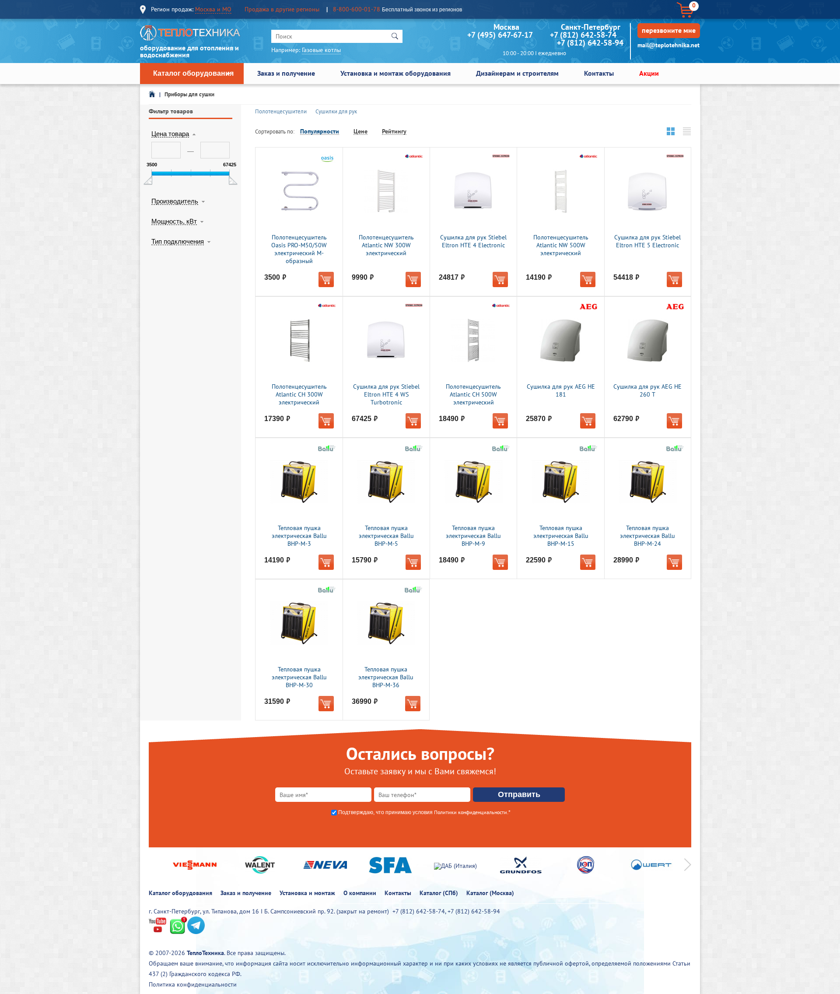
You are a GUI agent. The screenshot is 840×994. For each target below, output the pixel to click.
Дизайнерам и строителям (517, 73)
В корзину (326, 279)
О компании (359, 893)
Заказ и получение (286, 73)
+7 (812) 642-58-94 (590, 43)
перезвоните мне (669, 30)
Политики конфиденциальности (470, 812)
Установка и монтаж (307, 893)
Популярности (319, 131)
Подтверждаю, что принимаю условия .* (424, 812)
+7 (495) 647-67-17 (499, 35)
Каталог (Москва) (490, 893)
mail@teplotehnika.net (668, 45)
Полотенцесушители (281, 111)
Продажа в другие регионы (282, 9)
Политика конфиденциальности (193, 984)
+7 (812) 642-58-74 (583, 35)
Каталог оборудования (193, 73)
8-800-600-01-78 (356, 9)
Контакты (599, 73)
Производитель (174, 201)
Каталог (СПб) (439, 893)
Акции (649, 73)
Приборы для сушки (189, 94)
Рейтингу (394, 131)
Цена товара (170, 133)
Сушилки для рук (336, 111)
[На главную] (190, 35)
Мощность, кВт (174, 221)
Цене (361, 131)
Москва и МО (213, 9)
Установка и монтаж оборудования (395, 73)
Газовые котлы (321, 50)
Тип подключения (177, 241)
